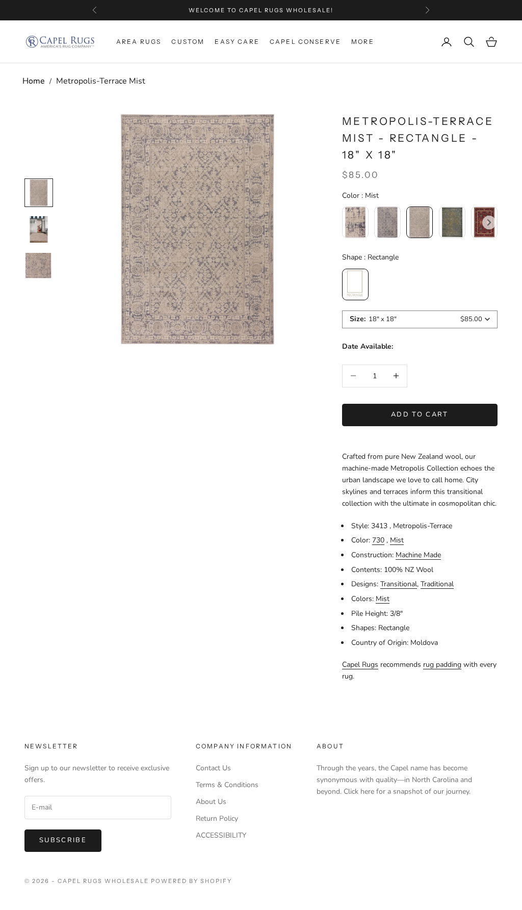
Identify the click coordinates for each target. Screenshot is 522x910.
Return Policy (217, 818)
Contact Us (213, 768)
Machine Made (418, 555)
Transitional (398, 584)
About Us (211, 802)
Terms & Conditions (227, 785)
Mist (397, 540)
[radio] (355, 222)
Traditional (437, 584)
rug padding (442, 664)
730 (378, 540)
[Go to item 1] (38, 229)
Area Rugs (138, 41)
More (362, 41)
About (330, 746)
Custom (187, 41)
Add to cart (420, 414)
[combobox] (420, 319)
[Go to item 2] (38, 266)
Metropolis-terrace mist (100, 81)
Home (33, 81)
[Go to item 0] (38, 192)
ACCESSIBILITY (221, 835)
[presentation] (489, 222)
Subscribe (63, 840)
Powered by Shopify (191, 881)
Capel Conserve (305, 41)
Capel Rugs (360, 664)
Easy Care (237, 41)
